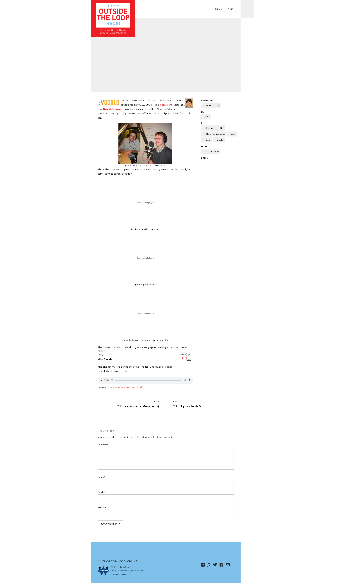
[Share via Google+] (213, 162)
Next (175, 401)
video (207, 140)
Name (101, 477)
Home (218, 9)
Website (102, 507)
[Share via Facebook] (202, 162)
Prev (156, 401)
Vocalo (220, 140)
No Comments (212, 151)
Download (136, 387)
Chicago (209, 128)
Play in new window (118, 387)
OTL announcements (215, 134)
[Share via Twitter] (208, 162)
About (231, 9)
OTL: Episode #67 (187, 406)
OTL (207, 117)
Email (101, 492)
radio (233, 134)
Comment (104, 445)
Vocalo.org (166, 105)
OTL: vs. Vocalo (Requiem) (138, 406)
